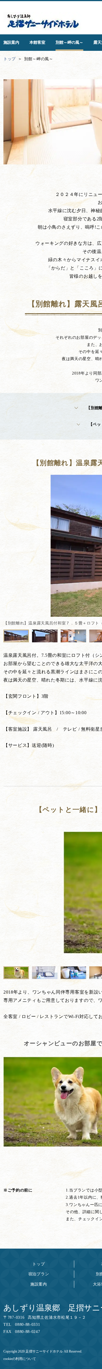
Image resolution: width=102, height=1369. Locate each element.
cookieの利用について (19, 1359)
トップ (38, 1264)
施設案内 (38, 1284)
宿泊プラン (38, 1274)
